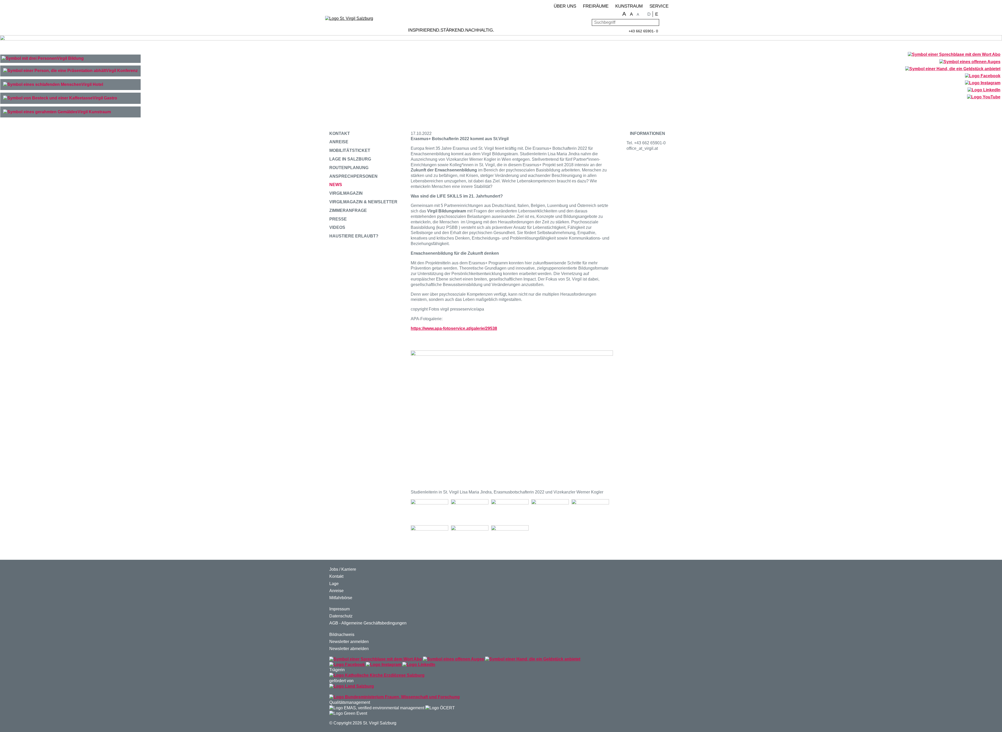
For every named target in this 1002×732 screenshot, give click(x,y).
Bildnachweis (341, 634)
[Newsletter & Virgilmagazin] (954, 54)
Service (659, 6)
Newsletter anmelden (349, 641)
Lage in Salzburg (350, 159)
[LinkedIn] (984, 90)
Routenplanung (348, 167)
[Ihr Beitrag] (952, 69)
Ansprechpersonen (353, 176)
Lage (334, 583)
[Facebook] (982, 76)
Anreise (338, 142)
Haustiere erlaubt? (353, 236)
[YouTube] (983, 97)
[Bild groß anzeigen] (429, 511)
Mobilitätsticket (349, 150)
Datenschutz (341, 616)
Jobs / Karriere (342, 569)
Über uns (565, 6)
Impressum (339, 609)
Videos (337, 227)
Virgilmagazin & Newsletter (363, 202)
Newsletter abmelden (349, 648)
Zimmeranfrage (348, 210)
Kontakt (339, 133)
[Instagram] (982, 83)
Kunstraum (629, 6)
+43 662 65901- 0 (643, 31)
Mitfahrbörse (340, 598)
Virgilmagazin (346, 193)
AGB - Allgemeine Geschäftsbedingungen (368, 623)
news (335, 184)
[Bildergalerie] (970, 62)
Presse (338, 219)
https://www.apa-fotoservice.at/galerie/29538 (454, 328)
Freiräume (596, 6)
